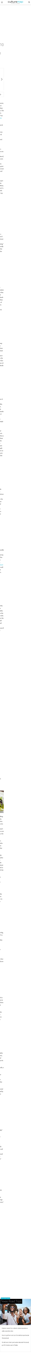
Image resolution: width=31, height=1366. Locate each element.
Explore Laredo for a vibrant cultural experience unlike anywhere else (15, 1329)
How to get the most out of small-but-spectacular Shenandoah (15, 1336)
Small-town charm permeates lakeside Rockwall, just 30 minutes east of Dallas (15, 1344)
